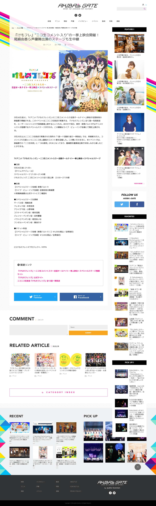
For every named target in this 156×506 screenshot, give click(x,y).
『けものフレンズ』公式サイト (30, 277)
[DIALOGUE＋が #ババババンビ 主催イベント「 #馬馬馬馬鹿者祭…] (93, 453)
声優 (72, 21)
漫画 (65, 21)
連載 (118, 21)
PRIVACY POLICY (75, 491)
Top (13, 28)
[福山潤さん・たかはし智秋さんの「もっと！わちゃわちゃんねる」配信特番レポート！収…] (137, 453)
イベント (95, 21)
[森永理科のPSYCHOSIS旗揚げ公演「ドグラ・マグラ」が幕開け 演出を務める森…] (115, 453)
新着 (49, 21)
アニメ (57, 21)
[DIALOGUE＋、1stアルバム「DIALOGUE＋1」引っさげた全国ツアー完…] (93, 431)
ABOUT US (73, 482)
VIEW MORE (138, 183)
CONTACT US (74, 486)
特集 (110, 21)
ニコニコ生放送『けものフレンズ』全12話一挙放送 (38, 281)
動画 (103, 21)
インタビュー (83, 21)
